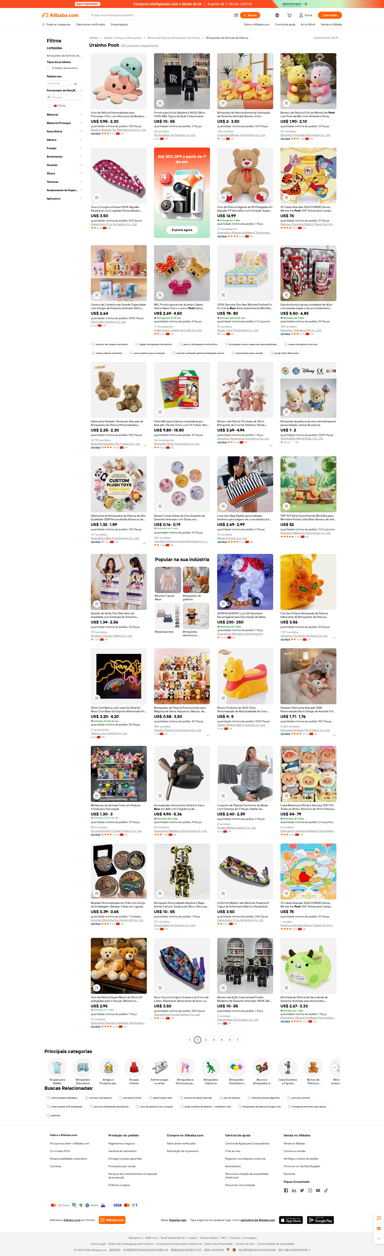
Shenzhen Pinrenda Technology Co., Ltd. (305, 135)
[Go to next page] (237, 1039)
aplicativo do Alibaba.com (258, 1220)
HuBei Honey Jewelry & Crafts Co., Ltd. (178, 330)
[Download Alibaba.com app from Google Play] (320, 1220)
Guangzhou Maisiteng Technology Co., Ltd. (180, 830)
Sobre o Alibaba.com (63, 1135)
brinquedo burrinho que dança (309, 1106)
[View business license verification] (228, 1250)
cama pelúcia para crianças (149, 353)
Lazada (192, 1237)
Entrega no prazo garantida (125, 1158)
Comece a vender (295, 1151)
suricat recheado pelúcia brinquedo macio (200, 353)
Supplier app (177, 1220)
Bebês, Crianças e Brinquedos (123, 37)
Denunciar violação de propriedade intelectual (247, 1175)
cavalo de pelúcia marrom (303, 344)
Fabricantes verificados (181, 1143)
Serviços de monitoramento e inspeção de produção (132, 1175)
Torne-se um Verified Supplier (302, 1166)
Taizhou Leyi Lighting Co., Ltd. (109, 733)
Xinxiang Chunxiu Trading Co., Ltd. (111, 635)
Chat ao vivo (232, 1151)
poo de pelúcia (232, 1097)
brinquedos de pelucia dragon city (261, 1106)
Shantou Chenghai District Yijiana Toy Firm (306, 224)
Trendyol (234, 1237)
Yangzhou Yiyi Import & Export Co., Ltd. (304, 635)
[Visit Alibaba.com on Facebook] (286, 1190)
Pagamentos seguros (121, 1143)
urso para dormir (300, 1097)
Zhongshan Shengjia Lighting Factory (240, 633)
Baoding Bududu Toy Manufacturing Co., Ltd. (118, 129)
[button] (236, 15)
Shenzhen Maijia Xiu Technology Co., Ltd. (305, 533)
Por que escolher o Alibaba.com (69, 1143)
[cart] (290, 15)
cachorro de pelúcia (100, 1097)
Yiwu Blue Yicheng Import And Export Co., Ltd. (182, 541)
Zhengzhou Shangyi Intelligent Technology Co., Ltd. (245, 232)
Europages (250, 1237)
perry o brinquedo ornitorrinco (200, 344)
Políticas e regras (119, 1185)
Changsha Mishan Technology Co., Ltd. (241, 135)
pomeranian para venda (249, 353)
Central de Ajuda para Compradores (247, 1143)
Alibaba (93, 37)
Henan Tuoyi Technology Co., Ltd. (237, 330)
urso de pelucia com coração (156, 1106)
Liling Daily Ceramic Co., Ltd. (108, 321)
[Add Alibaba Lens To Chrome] (112, 1220)
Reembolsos (233, 1166)
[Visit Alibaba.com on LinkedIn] (294, 1190)
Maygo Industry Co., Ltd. (232, 538)
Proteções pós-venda (121, 1166)
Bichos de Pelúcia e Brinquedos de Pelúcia (174, 37)
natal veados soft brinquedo (66, 1106)
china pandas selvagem (64, 1097)
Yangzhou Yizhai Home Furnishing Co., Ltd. (243, 438)
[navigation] (64, 539)
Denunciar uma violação (240, 1185)
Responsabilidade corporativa (68, 1158)
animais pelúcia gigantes (266, 1097)
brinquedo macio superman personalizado (253, 344)
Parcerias (289, 1173)
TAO (223, 1237)
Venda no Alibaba (294, 1143)
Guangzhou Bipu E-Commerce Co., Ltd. (115, 538)
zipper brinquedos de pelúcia (155, 344)
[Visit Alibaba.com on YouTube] (318, 1190)
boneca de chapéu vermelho (112, 344)
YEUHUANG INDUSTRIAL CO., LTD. (301, 438)
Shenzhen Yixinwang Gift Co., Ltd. (300, 330)
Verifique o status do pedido (301, 1158)
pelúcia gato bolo (162, 1097)
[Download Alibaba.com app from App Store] (291, 1220)
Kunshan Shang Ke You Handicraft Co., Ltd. (117, 920)
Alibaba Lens (72, 1220)
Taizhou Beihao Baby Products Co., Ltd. (241, 724)
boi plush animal (132, 1097)
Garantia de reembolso (122, 1151)
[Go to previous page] (189, 1039)
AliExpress (135, 1237)
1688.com (151, 1237)
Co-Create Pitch (60, 1151)
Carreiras (55, 1166)
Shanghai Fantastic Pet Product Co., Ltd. (115, 443)
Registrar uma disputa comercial (245, 1158)
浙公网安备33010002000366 (257, 1250)
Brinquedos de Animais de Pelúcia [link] (227, 37)
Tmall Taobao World (172, 1237)
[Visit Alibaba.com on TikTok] (326, 1190)
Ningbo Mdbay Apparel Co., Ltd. (236, 827)
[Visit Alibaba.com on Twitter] (302, 1190)
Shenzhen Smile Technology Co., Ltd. (177, 443)
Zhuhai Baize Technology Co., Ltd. (174, 135)
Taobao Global (208, 1237)
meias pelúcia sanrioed (109, 353)
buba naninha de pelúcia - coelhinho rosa (208, 1106)
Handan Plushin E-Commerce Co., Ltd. (177, 730)
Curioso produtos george (198, 1097)
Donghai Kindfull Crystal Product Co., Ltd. (116, 830)
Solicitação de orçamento (183, 1151)
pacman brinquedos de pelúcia (111, 1106)
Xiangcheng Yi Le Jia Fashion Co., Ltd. (114, 224)
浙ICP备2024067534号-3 (294, 1250)
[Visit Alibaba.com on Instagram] (310, 1190)
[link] (379, 1218)
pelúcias (55, 1115)
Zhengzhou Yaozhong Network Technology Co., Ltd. (308, 830)
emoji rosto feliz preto (286, 353)
